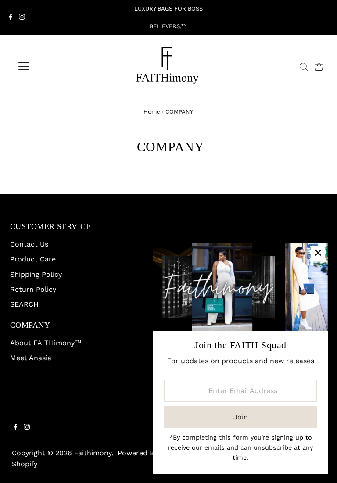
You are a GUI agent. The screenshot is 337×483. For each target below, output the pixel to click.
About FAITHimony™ (46, 343)
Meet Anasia (30, 358)
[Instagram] (22, 17)
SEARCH (24, 304)
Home (151, 111)
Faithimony (92, 453)
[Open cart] (319, 66)
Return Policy (33, 289)
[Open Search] (303, 66)
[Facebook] (11, 17)
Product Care (33, 259)
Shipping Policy (36, 274)
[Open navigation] (49, 66)
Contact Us (29, 244)
